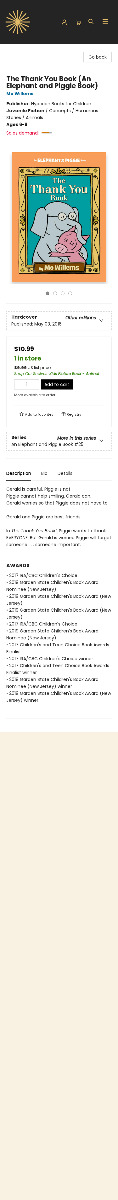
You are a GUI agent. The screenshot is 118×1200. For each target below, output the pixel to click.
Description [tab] (18, 473)
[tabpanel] (59, 602)
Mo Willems (19, 93)
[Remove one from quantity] (18, 384)
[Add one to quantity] (35, 384)
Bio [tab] (44, 473)
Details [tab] (65, 473)
